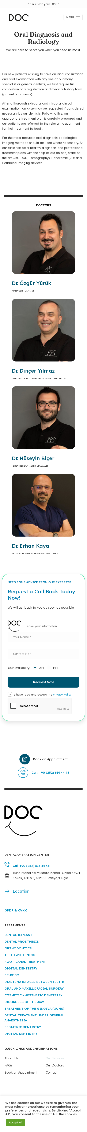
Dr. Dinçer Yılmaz (33, 371)
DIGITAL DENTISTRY (20, 968)
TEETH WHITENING (19, 955)
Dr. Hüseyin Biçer (33, 458)
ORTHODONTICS (18, 948)
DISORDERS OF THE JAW (24, 1002)
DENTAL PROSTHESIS (21, 942)
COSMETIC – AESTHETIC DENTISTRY (33, 995)
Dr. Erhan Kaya (30, 546)
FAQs (8, 1065)
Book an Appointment (50, 759)
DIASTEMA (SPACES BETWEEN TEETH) (34, 982)
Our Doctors (55, 1065)
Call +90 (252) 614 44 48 (31, 866)
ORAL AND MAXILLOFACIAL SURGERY (34, 988)
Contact (51, 1072)
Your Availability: (19, 668)
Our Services (55, 1058)
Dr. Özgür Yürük (31, 283)
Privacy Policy (62, 694)
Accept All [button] (15, 1122)
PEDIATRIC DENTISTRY (22, 1027)
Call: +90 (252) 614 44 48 (50, 772)
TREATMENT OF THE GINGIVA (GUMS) (34, 1009)
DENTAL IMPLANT (18, 935)
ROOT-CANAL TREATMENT (25, 962)
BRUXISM (11, 975)
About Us (11, 1058)
